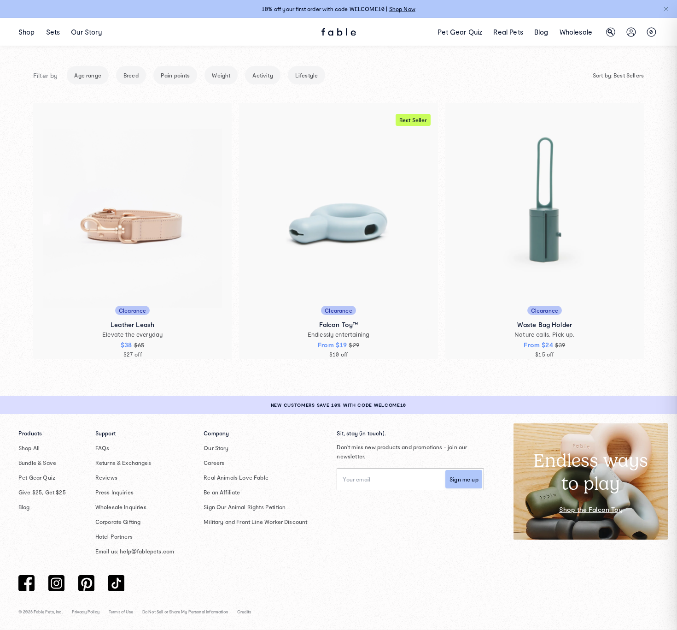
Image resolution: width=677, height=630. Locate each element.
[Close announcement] (666, 9)
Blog (24, 507)
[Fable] (338, 32)
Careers (214, 462)
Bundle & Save (37, 462)
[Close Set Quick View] (529, 211)
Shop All (29, 448)
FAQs (102, 448)
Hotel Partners (114, 536)
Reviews (106, 477)
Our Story (216, 448)
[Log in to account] (631, 31)
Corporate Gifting (118, 521)
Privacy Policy (85, 611)
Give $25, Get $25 (42, 492)
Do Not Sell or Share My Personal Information (185, 611)
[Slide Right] (325, 315)
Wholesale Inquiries (120, 507)
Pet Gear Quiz (36, 477)
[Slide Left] (159, 315)
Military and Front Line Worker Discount (255, 521)
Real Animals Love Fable (236, 477)
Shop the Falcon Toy (591, 509)
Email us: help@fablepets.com (134, 551)
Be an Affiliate (222, 492)
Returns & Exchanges (123, 462)
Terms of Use (121, 611)
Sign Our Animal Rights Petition (245, 507)
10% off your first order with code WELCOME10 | (338, 9)
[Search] (610, 31)
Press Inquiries (114, 492)
